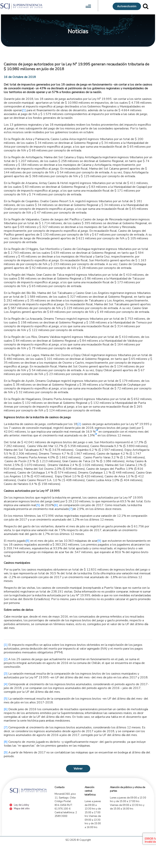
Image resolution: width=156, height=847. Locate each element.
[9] (99, 541)
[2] (79, 424)
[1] (24, 110)
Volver (78, 768)
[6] (56, 505)
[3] (6, 674)
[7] (71, 509)
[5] (38, 505)
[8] (27, 541)
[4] (6, 684)
